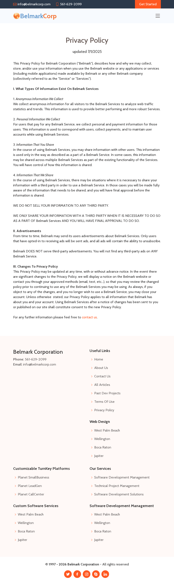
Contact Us (102, 376)
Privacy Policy (104, 410)
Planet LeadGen (30, 486)
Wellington (102, 439)
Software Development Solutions (119, 494)
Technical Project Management (116, 486)
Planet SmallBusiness (33, 477)
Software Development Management (122, 477)
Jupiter (99, 456)
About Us (101, 368)
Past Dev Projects (107, 393)
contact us (89, 317)
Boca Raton (102, 447)
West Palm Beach (107, 430)
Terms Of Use (104, 401)
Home (98, 359)
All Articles (102, 384)
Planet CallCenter (31, 494)
